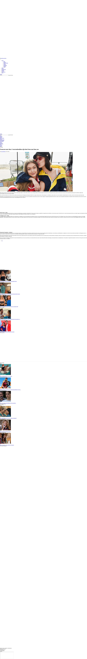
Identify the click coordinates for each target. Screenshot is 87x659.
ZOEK (1, 74)
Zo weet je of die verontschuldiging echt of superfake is (8, 403)
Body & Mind (2, 138)
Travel (4, 63)
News (1, 144)
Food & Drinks (2, 139)
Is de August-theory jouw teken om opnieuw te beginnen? (8, 418)
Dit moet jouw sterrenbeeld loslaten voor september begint (8, 281)
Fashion (3, 70)
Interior (5, 62)
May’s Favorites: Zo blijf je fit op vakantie (6, 376)
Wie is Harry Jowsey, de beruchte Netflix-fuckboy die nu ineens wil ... (10, 319)
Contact (5, 66)
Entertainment (4, 69)
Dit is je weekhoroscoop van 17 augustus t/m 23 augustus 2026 (9, 306)
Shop (2, 72)
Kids (4, 61)
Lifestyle (5, 64)
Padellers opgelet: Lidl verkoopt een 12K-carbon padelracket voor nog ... (10, 389)
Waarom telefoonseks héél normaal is (5, 431)
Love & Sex (1, 141)
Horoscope (5, 65)
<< (2, 240)
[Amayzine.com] (3, 58)
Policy (4, 67)
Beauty (3, 71)
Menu (2, 60)
